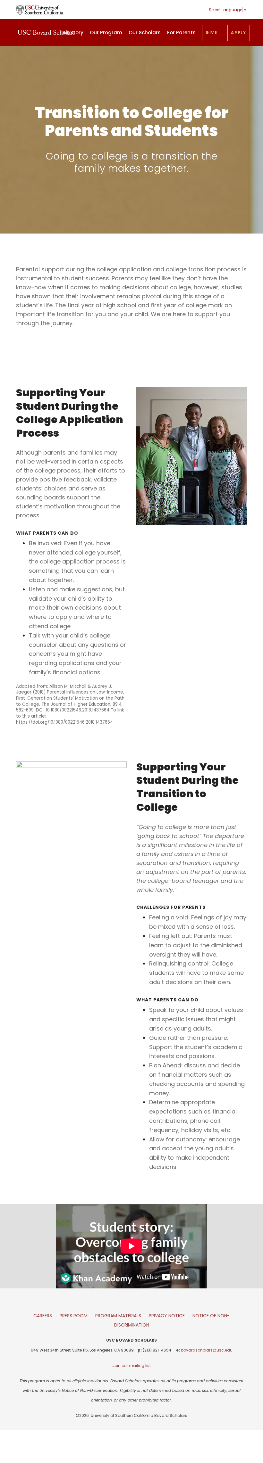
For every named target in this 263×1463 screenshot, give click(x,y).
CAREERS (42, 1315)
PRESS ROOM (74, 1315)
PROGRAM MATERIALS (118, 1315)
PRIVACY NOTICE (167, 1315)
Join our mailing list (131, 1365)
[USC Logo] (39, 9)
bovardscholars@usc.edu (207, 1350)
